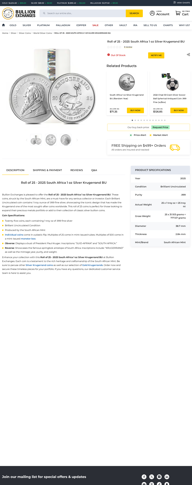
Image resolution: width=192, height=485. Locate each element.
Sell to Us (150, 25)
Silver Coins (25, 33)
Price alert (140, 135)
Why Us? (184, 25)
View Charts (183, 3)
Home (5, 33)
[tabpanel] (63, 225)
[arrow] (27, 140)
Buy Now (135, 110)
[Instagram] (159, 476)
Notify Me (156, 55)
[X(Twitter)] (151, 476)
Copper (81, 25)
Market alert (160, 135)
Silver (27, 25)
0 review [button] (128, 47)
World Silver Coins (42, 33)
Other (109, 25)
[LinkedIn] (166, 476)
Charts (168, 25)
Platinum (43, 25)
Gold (13, 25)
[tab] (15, 170)
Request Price (160, 127)
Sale (95, 25)
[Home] (3, 25)
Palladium (63, 25)
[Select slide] (36, 139)
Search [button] (134, 13)
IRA (135, 25)
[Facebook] (144, 476)
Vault (123, 25)
